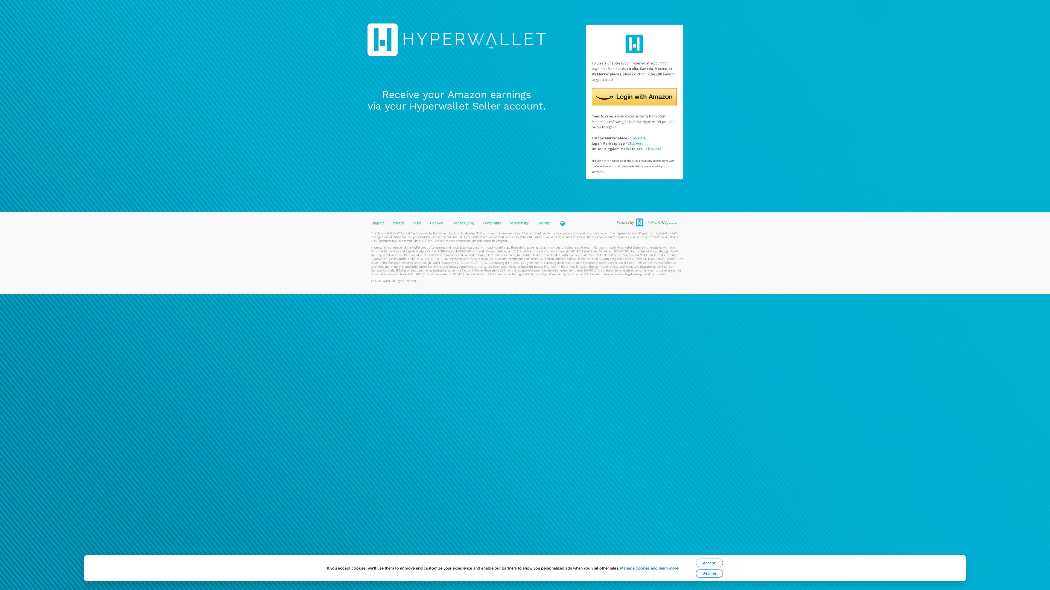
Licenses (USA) (463, 223)
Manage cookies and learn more (649, 568)
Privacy (398, 223)
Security (544, 223)
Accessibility (519, 223)
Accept (709, 562)
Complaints (492, 223)
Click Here (638, 138)
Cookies (436, 223)
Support (377, 223)
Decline (709, 573)
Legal (417, 223)
